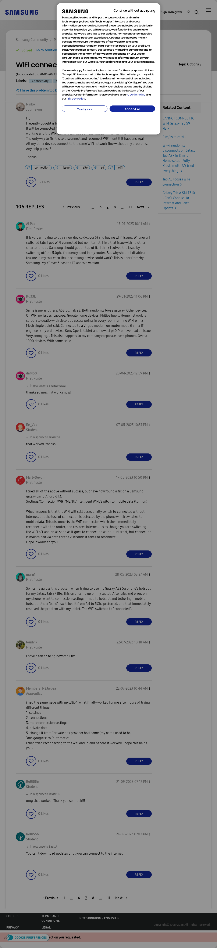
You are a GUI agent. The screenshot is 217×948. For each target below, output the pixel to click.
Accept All (132, 109)
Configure (85, 109)
